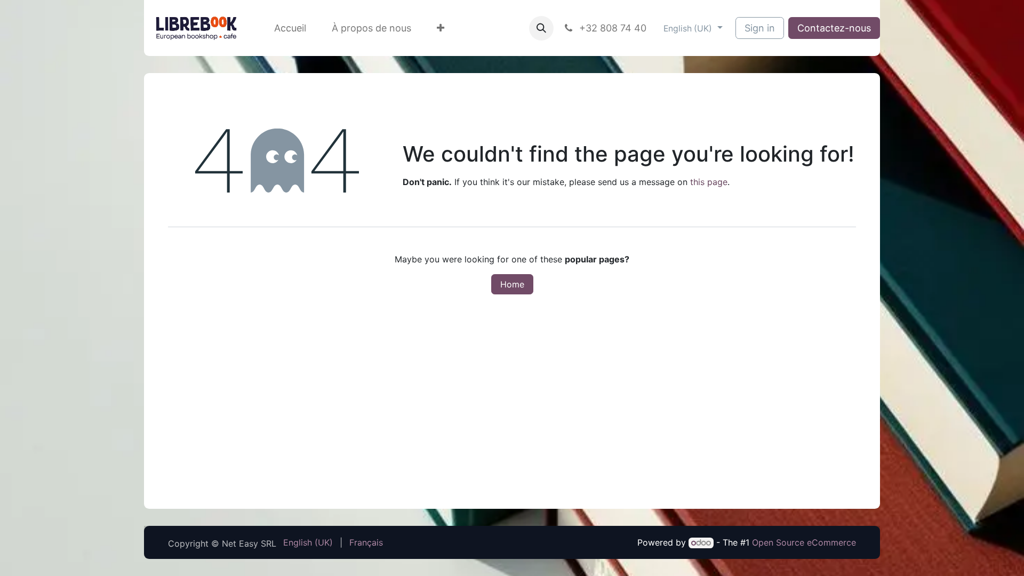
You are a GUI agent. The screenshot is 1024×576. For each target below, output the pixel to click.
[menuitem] (290, 28)
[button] (541, 28)
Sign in (760, 28)
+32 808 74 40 (611, 28)
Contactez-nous (834, 28)
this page (708, 182)
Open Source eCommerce (804, 542)
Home (512, 284)
